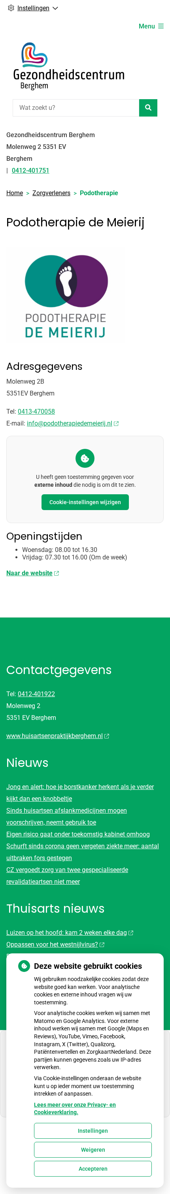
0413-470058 (36, 411)
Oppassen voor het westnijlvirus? (52, 944)
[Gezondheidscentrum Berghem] (65, 66)
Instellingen (93, 1131)
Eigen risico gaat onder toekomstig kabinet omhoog (78, 834)
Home (14, 193)
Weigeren (93, 1150)
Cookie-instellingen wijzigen (85, 502)
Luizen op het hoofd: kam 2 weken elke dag (66, 932)
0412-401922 (36, 694)
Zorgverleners (51, 193)
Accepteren (93, 1169)
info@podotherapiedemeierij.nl (69, 423)
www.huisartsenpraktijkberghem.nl (54, 736)
